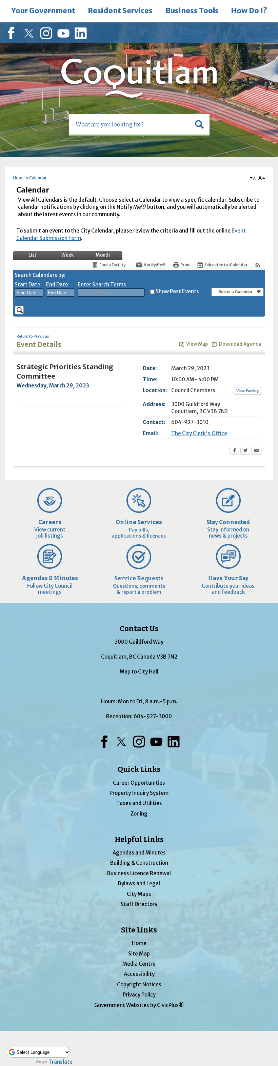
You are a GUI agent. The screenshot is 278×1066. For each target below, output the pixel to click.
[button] (199, 124)
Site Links (139, 930)
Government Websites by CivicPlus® (139, 1005)
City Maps (139, 894)
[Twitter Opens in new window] (245, 451)
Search (0, 0)
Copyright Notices (139, 984)
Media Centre (139, 964)
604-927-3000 (153, 716)
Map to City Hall (139, 671)
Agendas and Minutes (139, 852)
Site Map (139, 953)
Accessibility (139, 974)
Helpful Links (139, 839)
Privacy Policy (139, 994)
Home (19, 177)
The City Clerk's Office (199, 433)
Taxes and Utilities (139, 803)
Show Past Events (177, 291)
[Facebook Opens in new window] (234, 451)
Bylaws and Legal (139, 883)
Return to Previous (33, 336)
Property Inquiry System (139, 793)
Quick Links (139, 769)
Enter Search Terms (102, 284)
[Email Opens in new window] (256, 451)
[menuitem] (43, 11)
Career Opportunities (139, 783)
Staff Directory (139, 904)
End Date (57, 284)
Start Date (27, 284)
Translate (60, 1062)
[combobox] (29, 292)
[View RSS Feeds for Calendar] (257, 264)
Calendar (38, 177)
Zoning (139, 813)
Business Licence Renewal (139, 873)
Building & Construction (139, 863)
